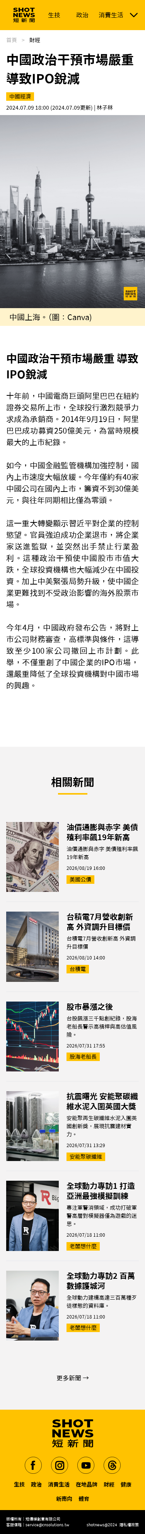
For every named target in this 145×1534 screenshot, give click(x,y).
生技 (19, 1484)
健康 (126, 1484)
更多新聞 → (72, 1378)
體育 (83, 1499)
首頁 (11, 40)
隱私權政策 (129, 1525)
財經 (109, 1484)
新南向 (64, 1499)
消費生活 (59, 1484)
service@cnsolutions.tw (47, 1525)
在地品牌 (86, 1484)
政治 (36, 1484)
